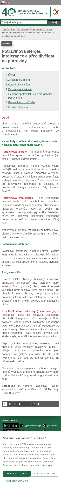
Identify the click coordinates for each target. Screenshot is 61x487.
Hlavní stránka (8, 29)
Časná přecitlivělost (19, 84)
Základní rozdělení (19, 79)
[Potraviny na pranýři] (55, 12)
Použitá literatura (18, 107)
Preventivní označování (21, 102)
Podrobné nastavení (17, 481)
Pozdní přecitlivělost (20, 89)
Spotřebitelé (22, 29)
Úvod (11, 75)
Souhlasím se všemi (16, 474)
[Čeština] (3, 2)
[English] (7, 2)
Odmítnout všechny (44, 474)
